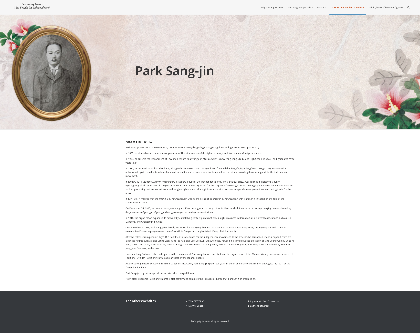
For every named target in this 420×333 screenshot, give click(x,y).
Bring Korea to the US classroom (264, 301)
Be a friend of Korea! (258, 305)
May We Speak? (196, 305)
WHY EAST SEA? (196, 301)
